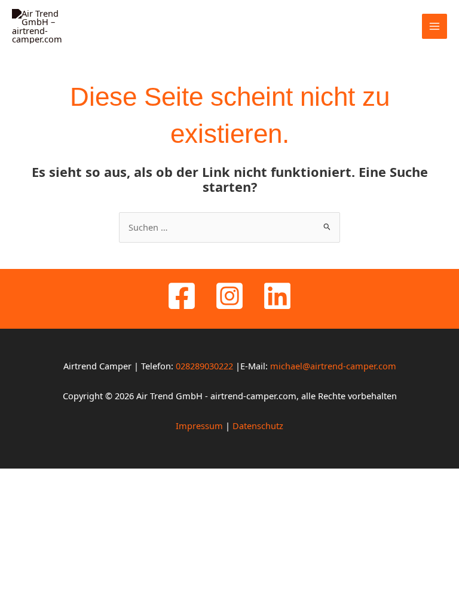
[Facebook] (182, 296)
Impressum (199, 426)
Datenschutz (257, 426)
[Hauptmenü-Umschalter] (434, 26)
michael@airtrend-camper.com (333, 366)
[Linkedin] (277, 296)
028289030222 (205, 366)
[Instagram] (229, 296)
